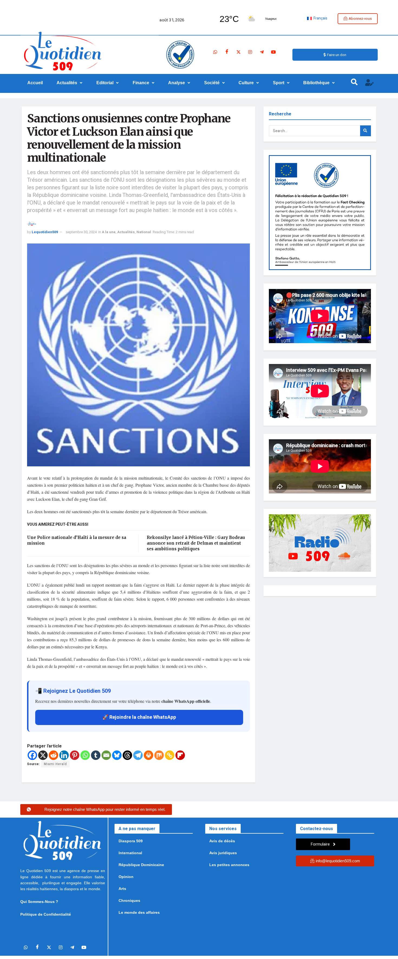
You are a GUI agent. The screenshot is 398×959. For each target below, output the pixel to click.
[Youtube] (273, 52)
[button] (70, 83)
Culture (246, 82)
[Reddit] (53, 755)
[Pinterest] (74, 755)
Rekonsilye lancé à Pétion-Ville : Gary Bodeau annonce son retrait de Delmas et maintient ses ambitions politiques (196, 543)
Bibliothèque (316, 82)
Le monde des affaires (139, 912)
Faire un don (336, 54)
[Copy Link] (169, 755)
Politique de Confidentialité (45, 914)
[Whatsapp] (215, 52)
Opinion (126, 877)
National (143, 232)
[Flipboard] (180, 755)
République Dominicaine (141, 865)
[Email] (106, 755)
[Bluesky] (117, 755)
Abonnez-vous (360, 18)
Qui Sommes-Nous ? (39, 901)
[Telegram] (262, 52)
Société (212, 82)
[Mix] (159, 755)
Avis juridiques (223, 853)
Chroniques (129, 900)
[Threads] (127, 755)
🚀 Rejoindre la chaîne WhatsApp (139, 717)
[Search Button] (365, 130)
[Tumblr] (95, 755)
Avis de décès (222, 841)
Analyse (176, 82)
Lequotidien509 (45, 232)
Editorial (104, 82)
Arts (122, 888)
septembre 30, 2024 (81, 232)
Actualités (67, 82)
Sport (278, 82)
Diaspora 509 (131, 841)
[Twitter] (238, 52)
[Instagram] (250, 52)
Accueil (35, 82)
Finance (141, 82)
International (130, 853)
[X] (43, 755)
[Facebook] (227, 52)
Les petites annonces (229, 865)
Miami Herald (55, 764)
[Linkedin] (64, 755)
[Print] (148, 755)
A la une (109, 232)
